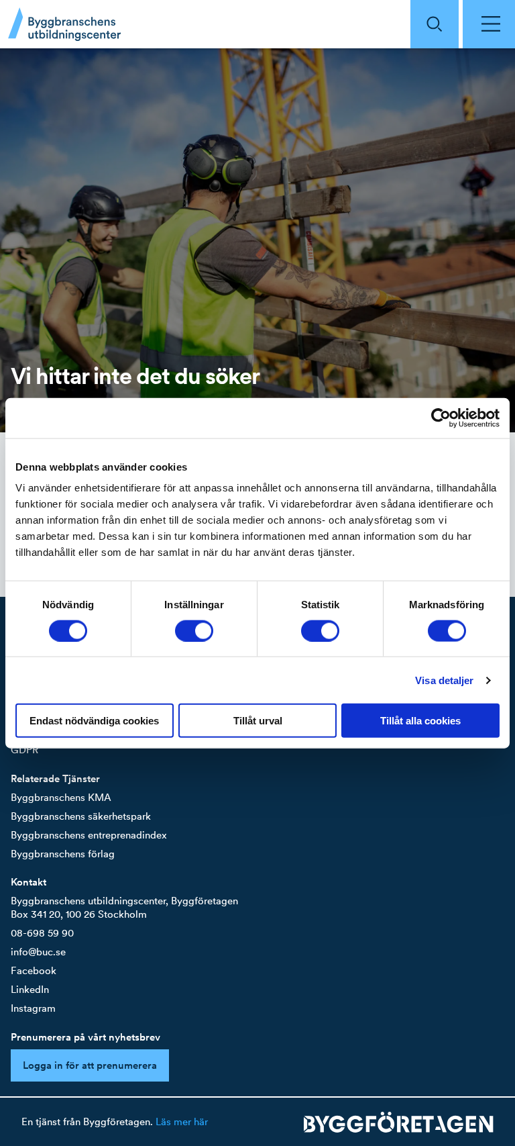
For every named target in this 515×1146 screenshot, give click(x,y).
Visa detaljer (444, 679)
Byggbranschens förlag (63, 853)
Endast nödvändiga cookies (94, 720)
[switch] (194, 630)
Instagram (33, 1008)
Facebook (33, 970)
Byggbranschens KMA (61, 797)
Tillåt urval (257, 720)
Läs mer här (182, 1121)
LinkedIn (30, 989)
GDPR (24, 749)
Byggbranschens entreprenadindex (89, 834)
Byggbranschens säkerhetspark (81, 816)
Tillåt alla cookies (420, 720)
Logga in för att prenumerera (90, 1065)
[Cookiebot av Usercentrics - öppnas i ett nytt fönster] (441, 418)
